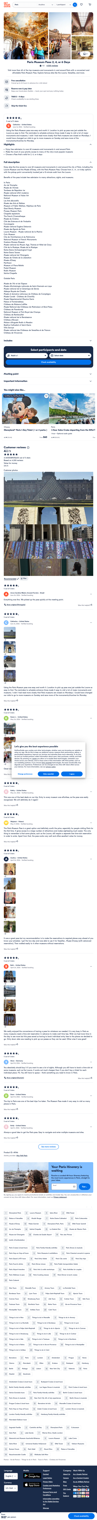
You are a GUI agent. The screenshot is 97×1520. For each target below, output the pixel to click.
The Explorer (66, 1494)
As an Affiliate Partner (81, 1482)
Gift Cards (67, 1489)
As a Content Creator (81, 1478)
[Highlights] (90, 144)
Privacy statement (60, 1197)
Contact (46, 1474)
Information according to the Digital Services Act (51, 1501)
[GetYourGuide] (7, 4)
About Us (66, 1474)
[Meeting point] (90, 374)
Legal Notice (47, 1478)
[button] (48, 65)
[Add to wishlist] (46, 396)
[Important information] (90, 381)
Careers (66, 1478)
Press (65, 1486)
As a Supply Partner (80, 1474)
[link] (25, 417)
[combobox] (70, 355)
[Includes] (90, 340)
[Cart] (90, 4)
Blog (64, 1482)
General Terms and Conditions (50, 1493)
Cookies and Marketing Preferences (51, 1487)
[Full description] (90, 162)
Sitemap (46, 1508)
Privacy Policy (48, 1482)
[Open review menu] (91, 594)
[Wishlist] (81, 4)
